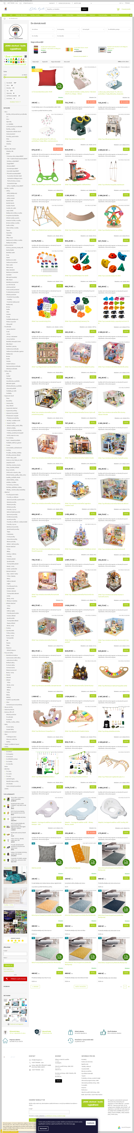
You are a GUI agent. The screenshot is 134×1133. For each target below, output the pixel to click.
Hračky (6, 747)
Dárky (6, 724)
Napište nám (77, 3)
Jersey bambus (10, 339)
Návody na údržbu (86, 1071)
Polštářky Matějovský (12, 319)
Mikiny (8, 551)
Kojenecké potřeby (11, 411)
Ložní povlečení (9, 245)
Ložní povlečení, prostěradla (14, 127)
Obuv (7, 702)
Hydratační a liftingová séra (14, 178)
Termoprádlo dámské (13, 593)
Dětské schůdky (11, 428)
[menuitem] (5, 15)
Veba (7, 312)
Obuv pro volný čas (11, 739)
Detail (60, 102)
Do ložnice (9, 752)
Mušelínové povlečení (12, 282)
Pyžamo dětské (11, 616)
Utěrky (8, 191)
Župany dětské (11, 623)
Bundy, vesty (10, 598)
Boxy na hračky (10, 470)
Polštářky (9, 299)
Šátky (7, 645)
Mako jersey (9, 267)
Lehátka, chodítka (11, 482)
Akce (10, 85)
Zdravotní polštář (11, 388)
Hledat (85, 9)
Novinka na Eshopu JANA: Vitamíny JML (65, 1073)
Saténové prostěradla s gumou (14, 351)
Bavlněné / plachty (11, 346)
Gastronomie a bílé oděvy (13, 658)
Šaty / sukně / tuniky (12, 574)
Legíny (8, 584)
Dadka (8, 309)
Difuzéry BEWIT (11, 166)
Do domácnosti (9, 749)
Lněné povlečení (10, 287)
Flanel (8, 258)
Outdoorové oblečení (10, 732)
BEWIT (8, 154)
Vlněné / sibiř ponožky (13, 544)
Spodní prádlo (11, 561)
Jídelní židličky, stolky (12, 480)
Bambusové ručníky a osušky (14, 240)
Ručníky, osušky (10, 129)
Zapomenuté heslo (9, 971)
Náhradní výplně (10, 383)
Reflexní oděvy (10, 663)
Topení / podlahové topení (12, 744)
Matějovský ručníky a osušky (14, 213)
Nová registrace (8, 969)
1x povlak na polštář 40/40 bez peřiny (42, 111)
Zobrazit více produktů (79, 56)
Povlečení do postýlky (13, 297)
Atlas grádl (9, 324)
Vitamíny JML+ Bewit (10, 149)
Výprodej (10, 93)
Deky (7, 139)
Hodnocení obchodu (64, 3)
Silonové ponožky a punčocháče (16, 500)
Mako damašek (10, 270)
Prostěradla (8, 327)
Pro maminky (9, 438)
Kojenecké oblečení (11, 408)
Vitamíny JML (9, 151)
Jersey (8, 334)
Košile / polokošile (12, 569)
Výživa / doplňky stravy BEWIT (15, 186)
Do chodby (9, 761)
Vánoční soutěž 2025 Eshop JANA (91, 1092)
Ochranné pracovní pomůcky (14, 705)
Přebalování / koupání (12, 416)
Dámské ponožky (11, 502)
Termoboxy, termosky (12, 485)
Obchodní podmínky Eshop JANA (90, 1083)
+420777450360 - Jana (38, 1070)
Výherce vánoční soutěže (62, 1059)
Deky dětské (9, 406)
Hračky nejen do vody (13, 435)
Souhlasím (90, 1123)
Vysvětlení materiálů (87, 1073)
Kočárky (8, 450)
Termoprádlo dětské (12, 621)
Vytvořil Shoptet (126, 1127)
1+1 (7, 117)
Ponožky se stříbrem (12, 497)
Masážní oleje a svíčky (12, 781)
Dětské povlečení (11, 295)
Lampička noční (10, 463)
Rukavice (8, 648)
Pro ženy (8, 771)
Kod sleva (11, 98)
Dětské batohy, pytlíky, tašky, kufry (16, 475)
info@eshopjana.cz (37, 1060)
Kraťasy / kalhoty (11, 554)
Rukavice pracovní (11, 670)
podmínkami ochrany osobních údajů (55, 1116)
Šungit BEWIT (10, 164)
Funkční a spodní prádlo (12, 700)
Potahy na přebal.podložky (14, 430)
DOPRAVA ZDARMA (13, 96)
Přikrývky (9, 379)
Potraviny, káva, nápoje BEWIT (15, 156)
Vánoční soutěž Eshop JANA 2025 (64, 1066)
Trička (8, 549)
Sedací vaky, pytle (11, 458)
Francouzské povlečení (12, 290)
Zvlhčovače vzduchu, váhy (13, 472)
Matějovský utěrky (11, 243)
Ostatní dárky (10, 729)
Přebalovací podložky (13, 418)
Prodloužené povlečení (12, 292)
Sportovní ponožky (12, 514)
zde (74, 1124)
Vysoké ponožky (11, 519)
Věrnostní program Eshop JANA (90, 1080)
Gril (5, 146)
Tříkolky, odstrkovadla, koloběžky (15, 490)
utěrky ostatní (11, 198)
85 (128, 987)
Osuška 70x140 (10, 206)
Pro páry (8, 776)
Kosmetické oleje (12, 183)
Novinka (10, 88)
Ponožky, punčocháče (12, 136)
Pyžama (8, 628)
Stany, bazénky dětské (12, 467)
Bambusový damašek (12, 272)
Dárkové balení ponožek (13, 512)
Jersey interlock (10, 329)
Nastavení (43, 1129)
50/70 (66, 887)
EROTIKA (7, 769)
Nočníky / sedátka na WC (13, 421)
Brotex (8, 307)
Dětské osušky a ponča (12, 218)
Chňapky (8, 235)
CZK (120, 3)
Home (6, 766)
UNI (7, 640)
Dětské (8, 680)
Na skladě (11, 83)
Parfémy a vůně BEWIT (13, 161)
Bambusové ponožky (12, 527)
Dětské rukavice (11, 650)
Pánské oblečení (10, 547)
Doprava (84, 1088)
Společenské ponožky (13, 529)
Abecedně (67, 62)
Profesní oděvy (10, 665)
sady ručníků (9, 211)
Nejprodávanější (55, 62)
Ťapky (8, 532)
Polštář (8, 376)
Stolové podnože (9, 710)
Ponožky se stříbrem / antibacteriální (17, 522)
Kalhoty (9, 687)
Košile (8, 596)
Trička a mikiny (10, 633)
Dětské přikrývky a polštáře (14, 386)
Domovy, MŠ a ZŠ (9, 712)
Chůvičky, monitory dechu (13, 465)
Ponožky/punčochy (12, 586)
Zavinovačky (9, 403)
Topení (83, 1076)
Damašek (8, 275)
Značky (6, 789)
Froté (7, 332)
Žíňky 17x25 (9, 238)
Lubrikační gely (10, 779)
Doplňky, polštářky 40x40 (13, 477)
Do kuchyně (9, 757)
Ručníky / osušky (9, 188)
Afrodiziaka (9, 784)
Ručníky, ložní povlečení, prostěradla (16, 114)
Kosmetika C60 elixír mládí (14, 176)
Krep (7, 255)
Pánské (8, 675)
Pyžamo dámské (11, 591)
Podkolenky (10, 534)
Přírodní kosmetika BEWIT (14, 174)
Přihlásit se (8, 965)
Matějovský (9, 304)
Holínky (8, 742)
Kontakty (52, 3)
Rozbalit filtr (14, 102)
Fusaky (8, 445)
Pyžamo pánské (11, 559)
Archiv (59, 1081)
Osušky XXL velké (11, 208)
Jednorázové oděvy (11, 660)
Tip (10, 91)
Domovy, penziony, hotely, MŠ (14, 248)
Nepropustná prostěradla (13, 366)
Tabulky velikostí (86, 1066)
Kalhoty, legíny (11, 611)
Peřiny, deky (8, 371)
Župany (8, 230)
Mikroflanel (9, 280)
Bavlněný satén (10, 253)
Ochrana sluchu (10, 668)
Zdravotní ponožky (12, 539)
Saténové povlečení (11, 262)
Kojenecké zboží (9, 396)
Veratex (8, 314)
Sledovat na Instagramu (16, 1024)
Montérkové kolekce (12, 655)
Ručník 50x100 (10, 203)
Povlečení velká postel (13, 302)
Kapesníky (9, 233)
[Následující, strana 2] (125, 986)
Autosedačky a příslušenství (14, 448)
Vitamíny (8, 144)
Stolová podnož (10, 134)
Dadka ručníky (10, 225)
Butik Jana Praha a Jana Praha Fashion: (92, 1095)
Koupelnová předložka (12, 215)
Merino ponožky (11, 542)
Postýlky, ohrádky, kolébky (13, 453)
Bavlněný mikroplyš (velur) (13, 342)
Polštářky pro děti (11, 391)
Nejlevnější (36, 62)
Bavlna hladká (10, 250)
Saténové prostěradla (12, 349)
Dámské (8, 677)
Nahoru (36, 987)
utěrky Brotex (10, 196)
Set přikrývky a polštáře (13, 381)
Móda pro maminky (12, 601)
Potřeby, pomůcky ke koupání (15, 433)
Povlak (8, 317)
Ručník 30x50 (9, 201)
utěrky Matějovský (12, 193)
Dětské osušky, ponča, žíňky (15, 425)
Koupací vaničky (11, 423)
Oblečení (8, 141)
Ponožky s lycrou (11, 509)
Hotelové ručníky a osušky (13, 220)
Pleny (7, 398)
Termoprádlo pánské (12, 564)
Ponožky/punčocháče (12, 495)
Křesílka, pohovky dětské (13, 455)
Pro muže (9, 774)
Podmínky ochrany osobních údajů (91, 1078)
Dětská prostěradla (11, 369)
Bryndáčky (9, 401)
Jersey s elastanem (11, 337)
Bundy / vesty (10, 566)
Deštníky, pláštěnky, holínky (14, 487)
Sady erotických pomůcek (13, 786)
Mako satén (9, 265)
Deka (7, 374)
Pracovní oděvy (9, 653)
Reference (84, 1090)
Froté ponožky (11, 537)
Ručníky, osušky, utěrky (12, 722)
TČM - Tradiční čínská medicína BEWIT (17, 159)
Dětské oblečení (10, 603)
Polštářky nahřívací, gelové (13, 443)
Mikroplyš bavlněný (11, 277)
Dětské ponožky (11, 507)
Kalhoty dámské (11, 581)
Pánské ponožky (11, 505)
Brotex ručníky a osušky (12, 223)
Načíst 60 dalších (80, 987)
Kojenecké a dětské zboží (13, 131)
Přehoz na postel (11, 322)
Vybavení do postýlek (12, 413)
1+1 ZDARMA (9, 124)
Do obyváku (9, 764)
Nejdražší (45, 62)
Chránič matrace (10, 364)
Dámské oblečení (11, 571)
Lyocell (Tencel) (10, 285)
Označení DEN (85, 1069)
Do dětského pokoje (12, 759)
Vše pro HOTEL (9, 707)
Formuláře (84, 1085)
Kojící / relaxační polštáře (13, 440)
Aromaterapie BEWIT (12, 169)
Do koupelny (9, 754)
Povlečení (9, 720)
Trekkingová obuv (11, 737)
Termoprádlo (10, 638)
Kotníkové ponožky (12, 517)
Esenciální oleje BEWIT (13, 171)
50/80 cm (100, 887)
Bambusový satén (11, 260)
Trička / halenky (11, 576)
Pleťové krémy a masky (13, 181)
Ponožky (9, 556)
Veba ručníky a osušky (12, 228)
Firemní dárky (10, 727)
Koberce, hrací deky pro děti (14, 460)
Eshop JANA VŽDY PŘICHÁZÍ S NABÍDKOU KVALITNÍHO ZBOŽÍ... (41, 1066)
